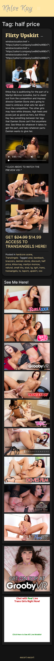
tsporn (25, 270)
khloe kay (17, 264)
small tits (18, 267)
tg (31, 267)
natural (9, 267)
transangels (12, 270)
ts (20, 270)
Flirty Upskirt (22, 35)
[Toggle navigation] (39, 8)
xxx (40, 270)
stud (27, 267)
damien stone (23, 261)
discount (35, 261)
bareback (39, 257)
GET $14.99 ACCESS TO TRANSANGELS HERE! (26, 242)
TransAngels (12, 257)
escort (23, 657)
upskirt (33, 270)
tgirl (36, 267)
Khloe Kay (17, 8)
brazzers (10, 261)
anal (30, 257)
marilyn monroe (31, 264)
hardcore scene (24, 254)
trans (42, 267)
